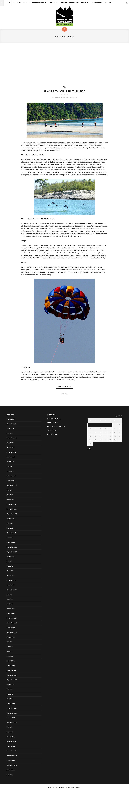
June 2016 (10, 646)
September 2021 (12, 485)
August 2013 (10, 770)
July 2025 (9, 433)
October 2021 (11, 480)
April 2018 (10, 571)
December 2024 (12, 438)
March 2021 (10, 499)
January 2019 (11, 542)
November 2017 (12, 590)
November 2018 (12, 547)
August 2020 (11, 518)
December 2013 (11, 751)
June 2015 (10, 694)
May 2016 (10, 651)
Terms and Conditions (66, 787)
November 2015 (12, 675)
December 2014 (11, 708)
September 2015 (12, 680)
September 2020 (12, 514)
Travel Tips (85, 3)
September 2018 (12, 552)
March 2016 (10, 661)
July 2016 (9, 642)
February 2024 (11, 452)
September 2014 (12, 722)
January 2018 (11, 585)
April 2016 (10, 656)
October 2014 (11, 718)
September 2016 (12, 632)
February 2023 (11, 476)
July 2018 (9, 561)
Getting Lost (53, 3)
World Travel (97, 3)
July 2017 (9, 594)
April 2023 (10, 471)
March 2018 (10, 575)
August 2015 (10, 684)
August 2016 (10, 637)
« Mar (89, 449)
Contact (108, 3)
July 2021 (9, 490)
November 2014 (12, 713)
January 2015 (11, 703)
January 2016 (11, 665)
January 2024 (11, 457)
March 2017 (10, 608)
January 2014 (11, 746)
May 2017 (10, 599)
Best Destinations (39, 3)
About (26, 3)
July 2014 (9, 727)
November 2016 (12, 623)
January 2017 (11, 613)
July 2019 (9, 537)
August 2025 (10, 428)
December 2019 (11, 533)
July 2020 (10, 523)
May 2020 (10, 528)
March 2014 (10, 737)
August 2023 (10, 461)
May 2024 (10, 443)
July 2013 (9, 774)
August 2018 (10, 556)
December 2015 (11, 670)
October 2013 (11, 760)
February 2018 (11, 580)
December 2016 (12, 618)
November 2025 (12, 424)
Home (19, 3)
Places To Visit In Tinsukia (64, 91)
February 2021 (11, 504)
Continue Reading (64, 386)
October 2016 (11, 627)
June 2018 (10, 566)
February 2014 (11, 741)
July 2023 (9, 466)
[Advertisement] (64, 64)
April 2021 (10, 495)
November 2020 (12, 509)
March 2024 (10, 447)
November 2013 (12, 755)
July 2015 (9, 689)
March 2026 (10, 419)
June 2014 (10, 732)
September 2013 (12, 765)
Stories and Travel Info (70, 3)
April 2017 (10, 604)
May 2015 (10, 699)
